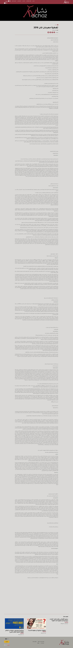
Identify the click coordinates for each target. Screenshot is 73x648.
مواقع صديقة (34, 641)
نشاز (23, 634)
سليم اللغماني (66, 623)
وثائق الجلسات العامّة (41, 641)
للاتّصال (6, 641)
